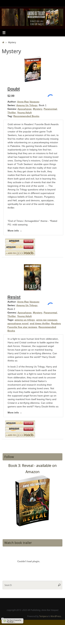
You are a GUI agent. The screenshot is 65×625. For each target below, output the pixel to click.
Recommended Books (26, 116)
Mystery (37, 109)
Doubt (13, 88)
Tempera (43, 616)
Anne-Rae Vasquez (28, 101)
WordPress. (56, 616)
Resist (13, 297)
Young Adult (24, 112)
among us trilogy (25, 319)
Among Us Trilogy (26, 105)
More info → (15, 230)
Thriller (11, 112)
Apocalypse (25, 109)
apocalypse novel (17, 323)
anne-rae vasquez (46, 319)
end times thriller (40, 323)
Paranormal (50, 109)
